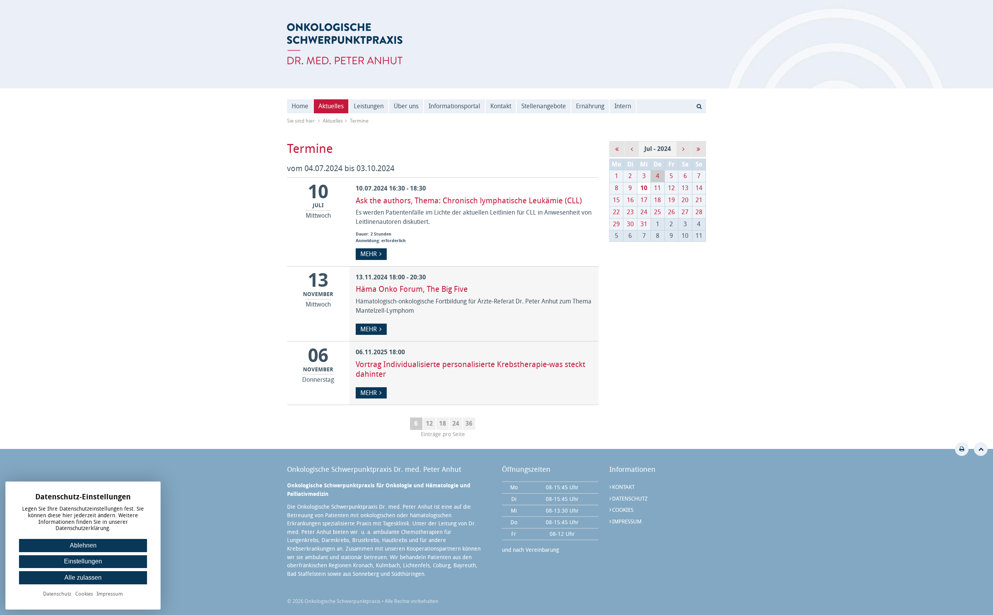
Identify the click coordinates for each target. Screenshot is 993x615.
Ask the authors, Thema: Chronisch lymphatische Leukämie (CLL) (469, 200)
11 (657, 188)
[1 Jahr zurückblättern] (617, 149)
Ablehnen (83, 545)
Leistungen (369, 106)
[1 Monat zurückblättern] (632, 149)
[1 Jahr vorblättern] (698, 149)
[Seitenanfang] (981, 449)
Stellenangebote (543, 106)
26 (671, 212)
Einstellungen (83, 561)
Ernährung (590, 106)
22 (616, 212)
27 (685, 212)
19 (671, 200)
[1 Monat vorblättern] (683, 149)
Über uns (406, 106)
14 (698, 188)
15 (616, 200)
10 (643, 188)
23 (630, 212)
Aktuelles (331, 106)
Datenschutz (630, 498)
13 (685, 188)
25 (657, 212)
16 (630, 200)
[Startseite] (345, 43)
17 (643, 200)
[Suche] (699, 106)
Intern (622, 106)
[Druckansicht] (962, 449)
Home (300, 106)
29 (616, 224)
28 (698, 212)
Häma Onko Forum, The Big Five (412, 289)
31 (643, 224)
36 (468, 423)
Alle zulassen (83, 577)
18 (442, 423)
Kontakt (500, 106)
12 (429, 423)
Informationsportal (454, 106)
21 (698, 200)
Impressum (627, 521)
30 (630, 224)
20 (685, 200)
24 (455, 423)
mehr (368, 254)
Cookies (622, 510)
